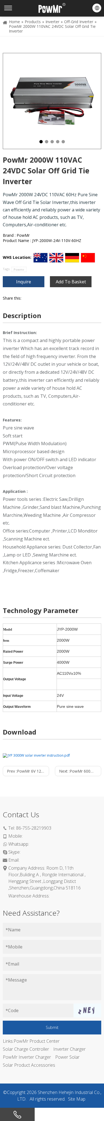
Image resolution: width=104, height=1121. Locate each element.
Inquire (23, 282)
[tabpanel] (52, 101)
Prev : (28, 771)
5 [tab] (63, 141)
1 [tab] (41, 141)
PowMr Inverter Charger (27, 1057)
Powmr (19, 269)
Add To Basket (71, 282)
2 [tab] (46, 141)
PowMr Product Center (37, 1041)
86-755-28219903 (33, 828)
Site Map (76, 1099)
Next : (80, 771)
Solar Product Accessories (29, 1065)
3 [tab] (52, 141)
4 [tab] (57, 141)
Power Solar (67, 1057)
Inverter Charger (69, 1049)
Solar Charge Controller (26, 1049)
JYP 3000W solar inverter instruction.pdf (39, 755)
